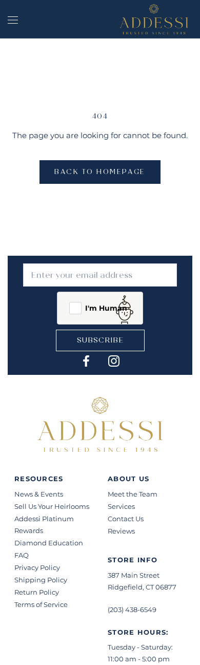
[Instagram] (113, 360)
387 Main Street (133, 575)
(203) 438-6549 (132, 609)
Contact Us (126, 519)
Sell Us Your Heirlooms (51, 506)
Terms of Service (41, 604)
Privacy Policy (37, 567)
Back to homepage (100, 172)
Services (121, 506)
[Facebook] (86, 360)
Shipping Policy (40, 580)
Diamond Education (48, 543)
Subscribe (100, 340)
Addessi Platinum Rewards (44, 525)
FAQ (21, 555)
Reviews (121, 531)
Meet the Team (132, 494)
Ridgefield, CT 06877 (142, 587)
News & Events (38, 494)
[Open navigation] (13, 19)
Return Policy (36, 592)
